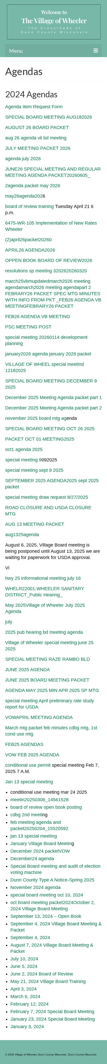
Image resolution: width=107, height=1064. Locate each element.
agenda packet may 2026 (34, 185)
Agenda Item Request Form (34, 106)
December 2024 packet (34, 851)
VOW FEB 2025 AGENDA (32, 754)
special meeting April (27, 700)
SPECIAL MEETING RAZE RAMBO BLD (47, 659)
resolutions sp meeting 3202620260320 (46, 270)
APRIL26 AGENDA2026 (30, 250)
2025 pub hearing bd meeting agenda (44, 632)
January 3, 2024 (27, 1026)
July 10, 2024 (24, 958)
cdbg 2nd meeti (26, 814)
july (8, 621)
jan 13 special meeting (33, 836)
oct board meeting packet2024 (41, 902)
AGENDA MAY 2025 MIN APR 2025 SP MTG (52, 690)
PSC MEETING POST (28, 326)
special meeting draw (27, 497)
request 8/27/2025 (69, 497)
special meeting (22, 470)
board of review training (29, 206)
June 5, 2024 (23, 966)
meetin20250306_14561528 (39, 799)
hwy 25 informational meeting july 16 (43, 578)
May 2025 (15, 605)
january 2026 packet (70, 353)
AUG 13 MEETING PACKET (34, 524)
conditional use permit (28, 765)
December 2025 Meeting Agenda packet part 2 (53, 407)
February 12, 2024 (29, 1004)
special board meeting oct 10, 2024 (46, 895)
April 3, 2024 (23, 989)
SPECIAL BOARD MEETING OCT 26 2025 (50, 428)
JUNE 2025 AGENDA (27, 669)
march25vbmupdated (27, 281)
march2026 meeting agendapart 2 (56, 287)
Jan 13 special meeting (29, 781)
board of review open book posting (46, 807)
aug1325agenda (22, 534)
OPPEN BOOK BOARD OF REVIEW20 (46, 260)
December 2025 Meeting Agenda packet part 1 (53, 397)
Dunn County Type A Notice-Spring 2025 (52, 880)
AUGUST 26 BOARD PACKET (37, 127)
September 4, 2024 (30, 937)
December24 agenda (32, 858)
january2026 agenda (26, 353)
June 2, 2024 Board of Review (41, 974)
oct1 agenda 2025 (24, 449)
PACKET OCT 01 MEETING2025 (39, 439)
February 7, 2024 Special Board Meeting (52, 1011)
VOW (64, 851)
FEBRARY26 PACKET (49, 306)
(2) (8, 239)
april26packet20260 (31, 239)
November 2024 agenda (35, 887)
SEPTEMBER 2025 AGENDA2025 (41, 480)
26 (89, 260)
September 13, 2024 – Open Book (45, 916)
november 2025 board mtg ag (35, 418)
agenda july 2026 (23, 158)
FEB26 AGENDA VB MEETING (37, 316)
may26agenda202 (24, 196)
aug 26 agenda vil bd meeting (35, 137)
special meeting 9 (23, 459)
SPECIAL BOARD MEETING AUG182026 (48, 117)
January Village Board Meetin (40, 843)
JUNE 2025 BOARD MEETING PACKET (47, 680)
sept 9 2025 (51, 470)
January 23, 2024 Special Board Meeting (52, 1019)
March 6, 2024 (25, 996)
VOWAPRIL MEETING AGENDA (39, 717)
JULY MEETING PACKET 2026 (37, 148)
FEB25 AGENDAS (24, 744)
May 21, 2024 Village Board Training (48, 981)
